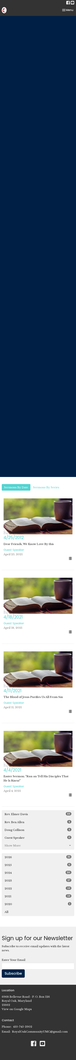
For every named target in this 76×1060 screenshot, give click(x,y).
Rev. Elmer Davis (37, 814)
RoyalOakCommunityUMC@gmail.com (40, 1031)
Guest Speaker (37, 837)
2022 (37, 888)
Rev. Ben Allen (37, 822)
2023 (37, 880)
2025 (37, 865)
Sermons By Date (16, 487)
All (6, 912)
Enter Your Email (13, 960)
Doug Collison (37, 830)
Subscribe (13, 973)
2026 (37, 857)
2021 (37, 896)
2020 (37, 904)
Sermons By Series (46, 487)
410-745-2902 (22, 1026)
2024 (37, 872)
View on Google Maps (17, 1009)
